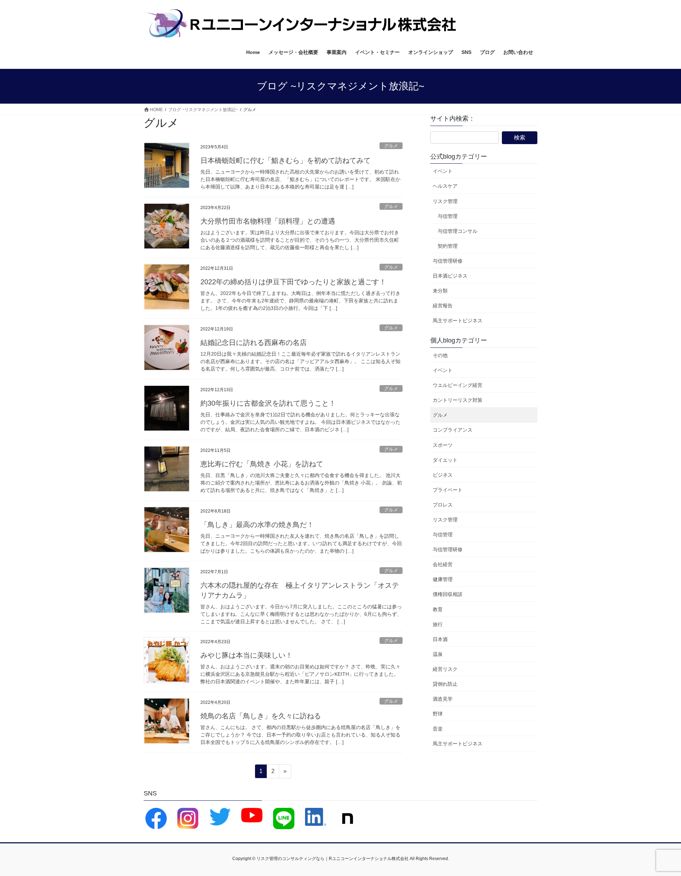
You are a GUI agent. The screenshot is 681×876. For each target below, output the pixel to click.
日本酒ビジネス (450, 276)
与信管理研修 (448, 261)
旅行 (438, 624)
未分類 (440, 291)
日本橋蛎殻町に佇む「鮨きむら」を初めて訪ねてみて (285, 160)
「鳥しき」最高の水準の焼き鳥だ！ (257, 525)
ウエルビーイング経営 (457, 385)
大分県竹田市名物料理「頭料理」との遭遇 (267, 221)
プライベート (448, 490)
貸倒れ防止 (445, 684)
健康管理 (443, 579)
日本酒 (440, 639)
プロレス (443, 505)
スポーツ (443, 445)
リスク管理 (445, 201)
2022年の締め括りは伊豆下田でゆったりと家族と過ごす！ (293, 282)
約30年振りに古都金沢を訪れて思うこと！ (268, 403)
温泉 (438, 654)
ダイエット (445, 460)
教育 (438, 609)
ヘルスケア (445, 186)
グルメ (391, 145)
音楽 (438, 729)
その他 (440, 355)
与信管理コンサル (457, 231)
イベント (443, 171)
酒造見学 (443, 699)
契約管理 (448, 246)
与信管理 (448, 216)
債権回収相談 (448, 594)
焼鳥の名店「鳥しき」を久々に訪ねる (260, 716)
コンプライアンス (452, 430)
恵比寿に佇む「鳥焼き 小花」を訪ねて (261, 464)
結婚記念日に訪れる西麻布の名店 (253, 342)
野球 (438, 714)
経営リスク (445, 669)
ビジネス (443, 475)
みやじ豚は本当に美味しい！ (246, 655)
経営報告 (443, 305)
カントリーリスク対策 (457, 400)
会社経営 (443, 564)
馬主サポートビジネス (457, 320)
